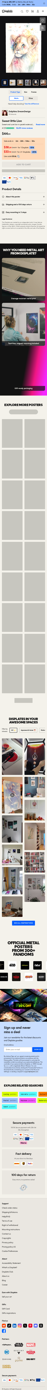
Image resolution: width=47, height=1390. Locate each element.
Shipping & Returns (10, 1212)
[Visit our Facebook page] (4, 1331)
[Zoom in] (43, 28)
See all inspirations (23, 923)
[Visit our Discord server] (36, 1326)
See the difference (32, 104)
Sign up (37, 1049)
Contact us (6, 1234)
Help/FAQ (6, 1216)
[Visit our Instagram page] (20, 1326)
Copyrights (6, 1238)
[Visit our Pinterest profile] (30, 1326)
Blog (4, 1280)
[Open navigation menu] (43, 11)
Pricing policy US (9, 1247)
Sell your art (7, 1297)
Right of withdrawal (10, 1225)
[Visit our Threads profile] (41, 1326)
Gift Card (6, 1309)
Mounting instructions (11, 1229)
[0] (27, 11)
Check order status (9, 1208)
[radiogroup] (23, 92)
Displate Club (7, 1272)
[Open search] (22, 11)
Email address (9, 1045)
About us (5, 1276)
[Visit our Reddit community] (4, 1326)
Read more (40, 124)
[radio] (15, 92)
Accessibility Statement (11, 1263)
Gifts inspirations (9, 1313)
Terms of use (7, 1221)
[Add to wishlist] (43, 20)
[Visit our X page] (25, 1326)
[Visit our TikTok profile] (9, 1326)
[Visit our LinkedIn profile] (14, 1326)
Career (5, 1285)
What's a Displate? (9, 1267)
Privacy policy (8, 1060)
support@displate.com (31, 1071)
